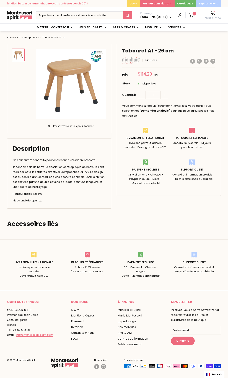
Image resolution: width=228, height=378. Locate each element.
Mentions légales (83, 315)
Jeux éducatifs (91, 27)
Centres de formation (133, 339)
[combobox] (214, 374)
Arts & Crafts (124, 27)
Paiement (78, 321)
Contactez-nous (82, 333)
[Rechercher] (127, 15)
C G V (75, 310)
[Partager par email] (212, 61)
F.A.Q (74, 339)
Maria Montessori (130, 315)
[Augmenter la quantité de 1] (164, 95)
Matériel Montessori (53, 27)
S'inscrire (182, 341)
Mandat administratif (157, 3)
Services (174, 27)
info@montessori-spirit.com (34, 335)
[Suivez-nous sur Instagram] (103, 366)
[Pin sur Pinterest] (199, 61)
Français (217, 374)
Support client (208, 3)
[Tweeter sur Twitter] (206, 61)
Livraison (77, 327)
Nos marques (127, 327)
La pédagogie (127, 321)
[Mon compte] (180, 15)
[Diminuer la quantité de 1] (142, 95)
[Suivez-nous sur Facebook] (96, 366)
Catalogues (185, 3)
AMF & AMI (125, 333)
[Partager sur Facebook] (192, 61)
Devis (133, 3)
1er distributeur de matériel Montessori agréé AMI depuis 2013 (47, 3)
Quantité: (129, 95)
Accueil (11, 37)
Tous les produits (29, 37)
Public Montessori (130, 344)
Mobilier (151, 27)
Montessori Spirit (129, 310)
